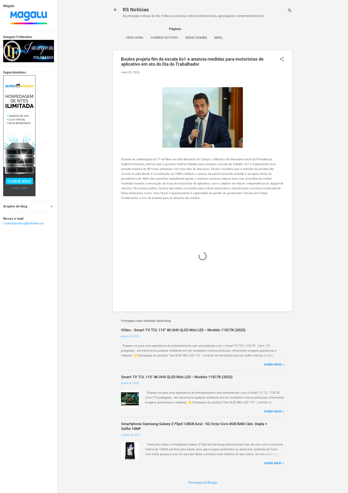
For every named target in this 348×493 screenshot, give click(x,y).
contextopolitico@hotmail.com (23, 223)
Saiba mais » (274, 364)
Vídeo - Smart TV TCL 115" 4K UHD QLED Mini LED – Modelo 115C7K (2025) (183, 330)
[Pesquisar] (289, 11)
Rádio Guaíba (196, 37)
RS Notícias (136, 9)
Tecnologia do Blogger (203, 482)
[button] (281, 59)
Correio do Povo (164, 37)
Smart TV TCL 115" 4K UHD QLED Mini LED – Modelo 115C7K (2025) (177, 377)
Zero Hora (134, 37)
